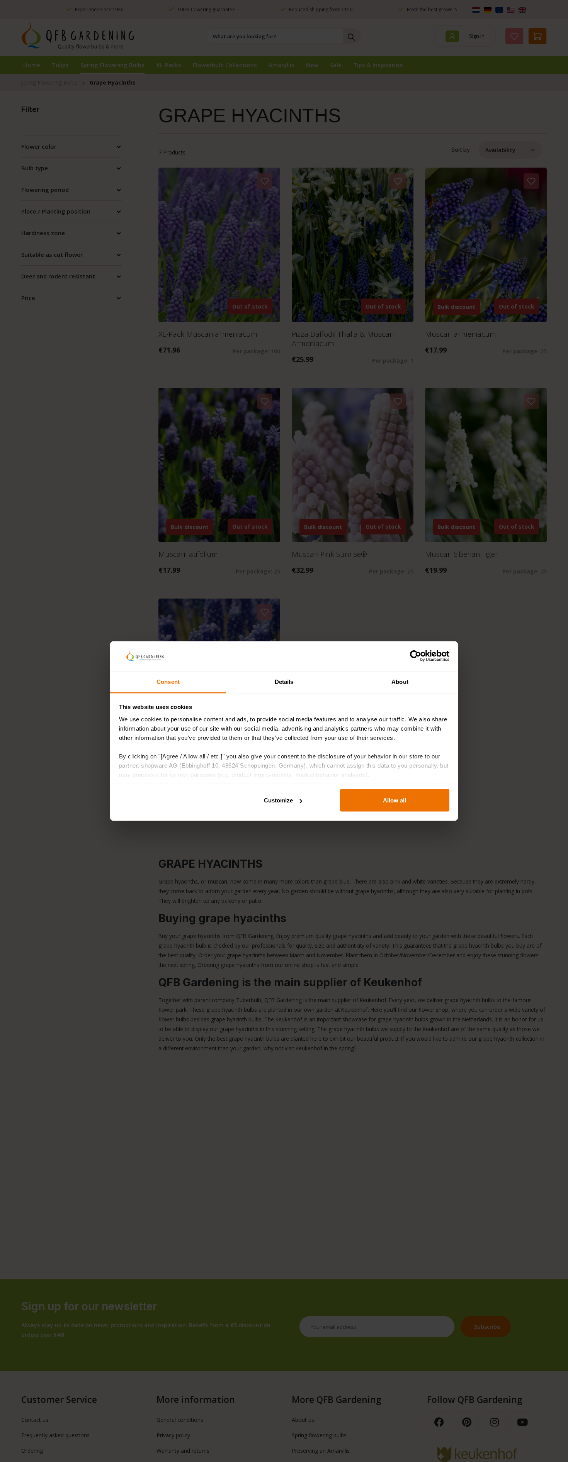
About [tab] (399, 681)
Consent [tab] (168, 681)
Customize (278, 800)
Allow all (394, 800)
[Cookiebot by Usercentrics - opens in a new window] (415, 656)
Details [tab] (284, 681)
